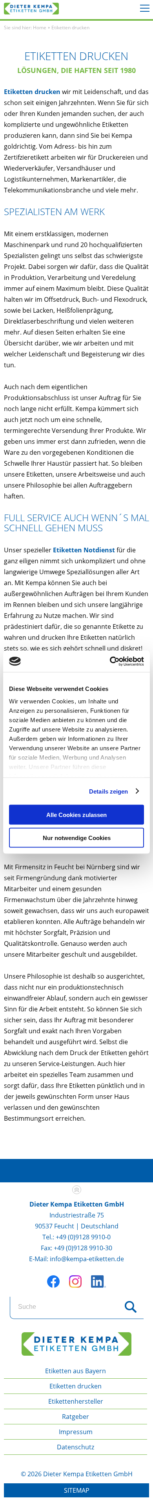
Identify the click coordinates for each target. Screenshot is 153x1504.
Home (39, 27)
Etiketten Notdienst (84, 550)
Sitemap (76, 1490)
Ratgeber (75, 1416)
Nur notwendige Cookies (77, 837)
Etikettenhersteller (75, 1401)
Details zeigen (108, 791)
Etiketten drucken (32, 91)
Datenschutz (75, 1447)
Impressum (76, 1431)
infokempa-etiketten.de (87, 1259)
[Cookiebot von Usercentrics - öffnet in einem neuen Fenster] (110, 661)
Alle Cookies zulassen (76, 815)
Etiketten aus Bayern (75, 1371)
